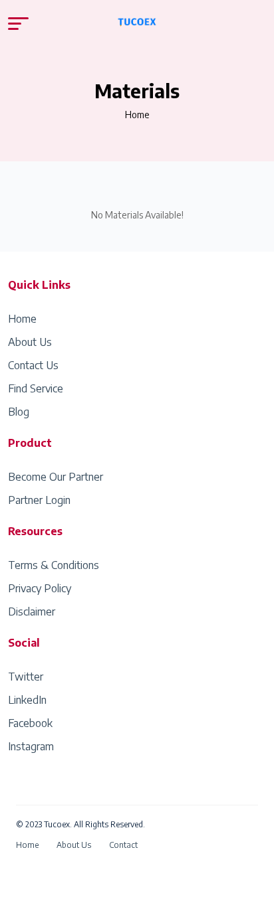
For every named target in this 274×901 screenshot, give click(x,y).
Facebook (30, 723)
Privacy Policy (39, 588)
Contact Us (33, 365)
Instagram (31, 746)
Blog (18, 411)
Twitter (25, 676)
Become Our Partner (55, 476)
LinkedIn (27, 699)
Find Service (35, 388)
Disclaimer (31, 611)
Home (137, 114)
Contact (123, 845)
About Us (30, 342)
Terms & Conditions (53, 565)
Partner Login (39, 500)
